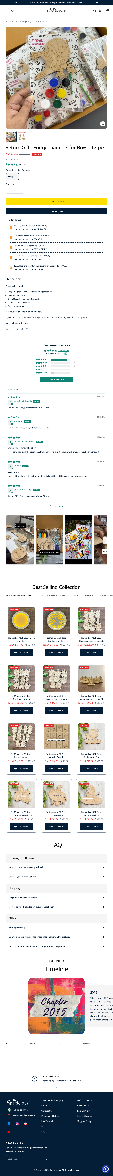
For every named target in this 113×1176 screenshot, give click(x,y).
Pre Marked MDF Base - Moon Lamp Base (21, 639)
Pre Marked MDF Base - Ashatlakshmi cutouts (56, 697)
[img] (14, 397)
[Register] (46, 1159)
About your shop (17, 927)
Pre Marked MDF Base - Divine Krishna (56, 814)
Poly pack (12, 176)
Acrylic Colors (83, 595)
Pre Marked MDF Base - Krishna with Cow (91, 756)
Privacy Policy (83, 1105)
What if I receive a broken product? (26, 867)
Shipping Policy (84, 1121)
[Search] (12, 11)
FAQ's (44, 1126)
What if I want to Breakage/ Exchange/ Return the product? (38, 946)
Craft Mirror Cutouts (53, 595)
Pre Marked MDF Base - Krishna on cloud (91, 814)
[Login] (100, 11)
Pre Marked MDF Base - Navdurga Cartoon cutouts (91, 639)
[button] (12, 164)
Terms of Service (84, 1116)
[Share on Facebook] (14, 329)
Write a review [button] (56, 379)
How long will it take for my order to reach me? (31, 907)
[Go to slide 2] (56, 1087)
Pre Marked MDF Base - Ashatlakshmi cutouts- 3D (92, 697)
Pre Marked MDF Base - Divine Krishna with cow (21, 814)
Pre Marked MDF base (19, 595)
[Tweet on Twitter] (22, 329)
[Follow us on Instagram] (17, 1123)
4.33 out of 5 (63, 350)
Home (8, 22)
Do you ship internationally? (23, 897)
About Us (45, 1105)
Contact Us (46, 1111)
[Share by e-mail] (27, 329)
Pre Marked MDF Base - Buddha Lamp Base (56, 639)
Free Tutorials (47, 1121)
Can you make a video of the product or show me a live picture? (39, 937)
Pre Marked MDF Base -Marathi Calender (56, 756)
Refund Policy (83, 1111)
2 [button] (55, 506)
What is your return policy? (22, 877)
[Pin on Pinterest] (17, 329)
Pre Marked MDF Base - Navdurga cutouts (21, 697)
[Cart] (106, 11)
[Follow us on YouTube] (9, 1132)
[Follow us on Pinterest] (25, 1123)
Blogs (43, 1132)
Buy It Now (56, 211)
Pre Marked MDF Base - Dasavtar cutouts (21, 756)
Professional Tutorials (51, 1116)
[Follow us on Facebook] (9, 1123)
